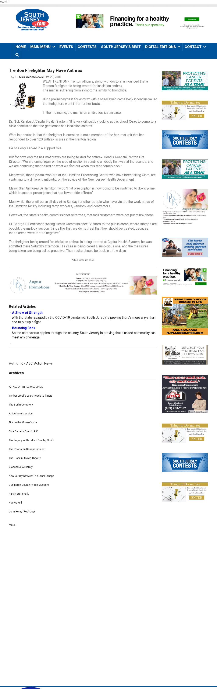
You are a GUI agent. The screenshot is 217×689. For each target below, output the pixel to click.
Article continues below (83, 260)
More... (13, 524)
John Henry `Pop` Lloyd (22, 511)
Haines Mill (15, 502)
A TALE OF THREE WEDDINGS (26, 386)
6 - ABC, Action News (29, 77)
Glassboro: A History (21, 467)
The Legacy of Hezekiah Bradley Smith (31, 440)
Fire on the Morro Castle (23, 422)
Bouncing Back (23, 328)
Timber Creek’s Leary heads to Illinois (30, 395)
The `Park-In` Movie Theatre (25, 458)
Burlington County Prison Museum (29, 484)
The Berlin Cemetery (21, 404)
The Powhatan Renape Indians (27, 449)
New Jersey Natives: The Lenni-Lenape (31, 475)
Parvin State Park (19, 493)
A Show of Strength (27, 313)
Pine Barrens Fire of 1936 (23, 431)
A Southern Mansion (21, 413)
